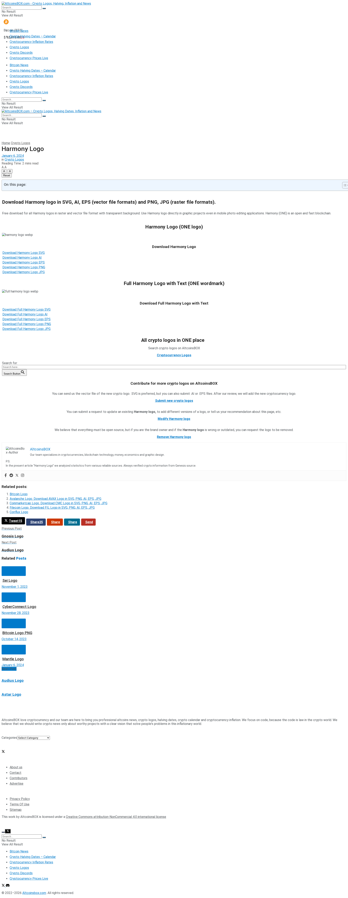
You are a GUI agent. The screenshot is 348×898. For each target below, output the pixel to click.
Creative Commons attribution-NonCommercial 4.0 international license (116, 817)
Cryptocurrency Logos (174, 355)
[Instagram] (22, 475)
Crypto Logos (19, 47)
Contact (15, 773)
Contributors (18, 778)
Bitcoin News (19, 31)
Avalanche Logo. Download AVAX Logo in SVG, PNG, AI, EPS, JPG (55, 499)
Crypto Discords (21, 53)
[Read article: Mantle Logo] (174, 643)
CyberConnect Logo (19, 607)
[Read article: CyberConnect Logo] (174, 590)
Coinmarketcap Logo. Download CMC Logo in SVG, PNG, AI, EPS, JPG (58, 503)
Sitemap (16, 810)
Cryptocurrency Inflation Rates (31, 42)
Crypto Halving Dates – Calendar (33, 36)
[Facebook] (5, 475)
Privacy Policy (20, 799)
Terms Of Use (19, 804)
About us (16, 767)
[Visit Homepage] (46, 3)
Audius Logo (13, 680)
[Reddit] (11, 475)
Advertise (16, 783)
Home (6, 143)
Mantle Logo (13, 659)
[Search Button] (44, 8)
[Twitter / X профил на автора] (3, 752)
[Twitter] (17, 475)
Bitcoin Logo (19, 494)
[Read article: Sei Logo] (174, 564)
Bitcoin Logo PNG (17, 633)
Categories (9, 738)
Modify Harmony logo (174, 419)
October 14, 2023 (14, 639)
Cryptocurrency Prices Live (29, 58)
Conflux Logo (19, 512)
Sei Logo (9, 580)
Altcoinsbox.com (34, 824)
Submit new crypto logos (174, 401)
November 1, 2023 (15, 587)
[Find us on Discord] (8, 886)
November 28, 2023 (15, 613)
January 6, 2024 (13, 156)
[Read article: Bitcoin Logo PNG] (174, 617)
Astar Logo (11, 694)
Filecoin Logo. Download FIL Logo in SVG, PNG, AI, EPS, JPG (52, 507)
